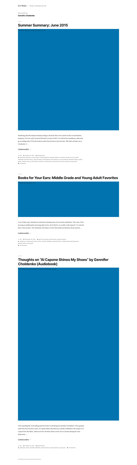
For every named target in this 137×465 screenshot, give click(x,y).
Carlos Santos (35, 157)
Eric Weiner (62, 157)
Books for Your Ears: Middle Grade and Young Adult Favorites (68, 178)
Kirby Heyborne (55, 159)
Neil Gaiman (35, 161)
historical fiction (28, 159)
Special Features (61, 239)
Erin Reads (22, 6)
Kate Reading (46, 159)
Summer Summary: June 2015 (43, 25)
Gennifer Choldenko (47, 241)
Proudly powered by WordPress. (32, 459)
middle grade (65, 241)
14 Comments (23, 245)
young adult (74, 161)
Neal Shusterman (74, 241)
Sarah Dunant (56, 161)
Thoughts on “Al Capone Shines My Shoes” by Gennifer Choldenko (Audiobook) (63, 261)
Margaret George (73, 159)
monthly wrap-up (26, 161)
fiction (72, 157)
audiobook (22, 157)
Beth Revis (28, 157)
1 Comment (23, 163)
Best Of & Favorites (44, 239)
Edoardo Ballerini (44, 157)
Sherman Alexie (22, 243)
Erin (21, 155)
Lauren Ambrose (64, 159)
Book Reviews (41, 155)
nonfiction (41, 161)
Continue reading (24, 149)
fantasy (68, 157)
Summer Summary (65, 161)
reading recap (48, 161)
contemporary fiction (31, 241)
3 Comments (72, 447)
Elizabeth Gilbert (54, 157)
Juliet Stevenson (37, 159)
